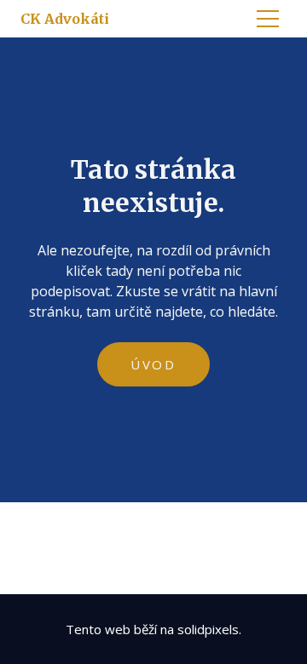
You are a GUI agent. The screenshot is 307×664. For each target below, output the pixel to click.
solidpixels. (209, 629)
